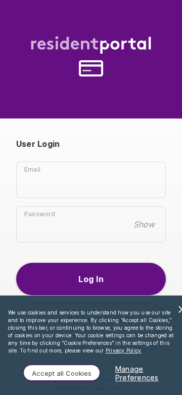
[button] (91, 279)
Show (144, 224)
